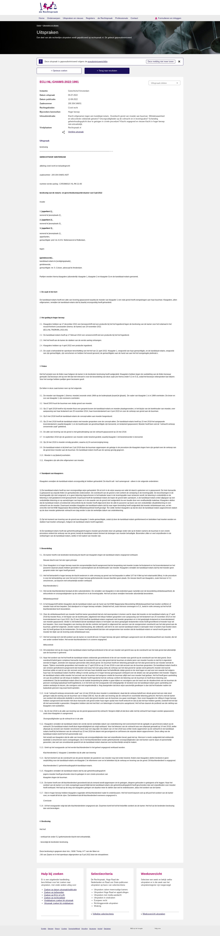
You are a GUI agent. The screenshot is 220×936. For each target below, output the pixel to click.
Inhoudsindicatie (47, 116)
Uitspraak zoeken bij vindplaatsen (58, 903)
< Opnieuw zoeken (59, 71)
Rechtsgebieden (47, 108)
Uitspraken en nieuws (73, 18)
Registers (90, 18)
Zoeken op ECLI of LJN (54, 895)
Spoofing (84, 928)
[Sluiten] (179, 62)
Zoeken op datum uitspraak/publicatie (60, 889)
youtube (178, 928)
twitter (163, 928)
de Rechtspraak (105, 18)
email (149, 928)
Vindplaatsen (46, 127)
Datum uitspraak (47, 95)
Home (41, 18)
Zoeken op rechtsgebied (54, 898)
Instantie (44, 91)
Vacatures (92, 928)
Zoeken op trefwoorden (54, 892)
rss (145, 928)
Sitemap (50, 928)
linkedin (174, 928)
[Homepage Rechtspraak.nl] (47, 7)
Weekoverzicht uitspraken (154, 914)
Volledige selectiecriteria (103, 914)
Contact (134, 18)
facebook (167, 928)
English (43, 928)
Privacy (57, 928)
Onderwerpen (53, 18)
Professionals (121, 18)
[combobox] (164, 83)
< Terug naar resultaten (107, 71)
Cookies (64, 928)
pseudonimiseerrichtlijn (97, 61)
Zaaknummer (46, 103)
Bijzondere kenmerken (50, 112)
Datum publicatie (47, 99)
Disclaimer (107, 928)
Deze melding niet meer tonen (161, 61)
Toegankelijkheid (74, 928)
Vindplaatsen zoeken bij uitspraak (58, 900)
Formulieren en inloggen (169, 18)
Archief (100, 928)
